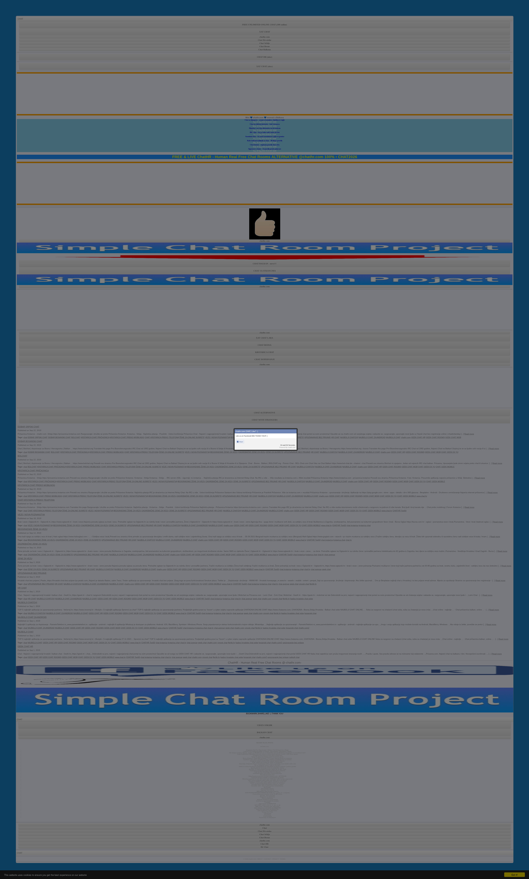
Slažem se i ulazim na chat (264, 462)
